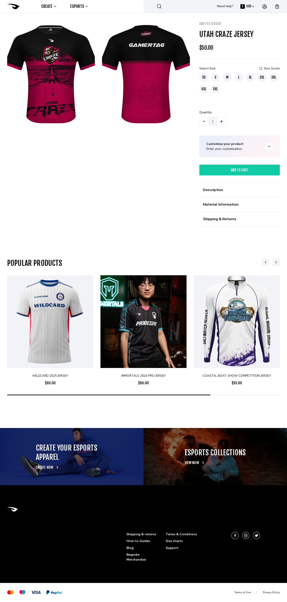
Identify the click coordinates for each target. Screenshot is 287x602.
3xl (273, 77)
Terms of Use (242, 592)
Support (172, 548)
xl (250, 77)
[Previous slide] (265, 262)
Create (47, 6)
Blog (130, 548)
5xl (215, 89)
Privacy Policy (271, 592)
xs (204, 77)
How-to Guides (138, 541)
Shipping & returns (141, 534)
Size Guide (272, 68)
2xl (262, 77)
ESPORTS (77, 6)
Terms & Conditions (181, 534)
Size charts (174, 541)
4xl (204, 89)
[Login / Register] (264, 6)
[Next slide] (276, 262)
